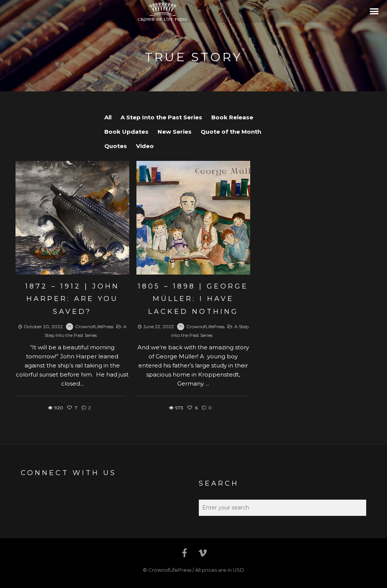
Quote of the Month (231, 131)
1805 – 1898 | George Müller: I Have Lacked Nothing (193, 299)
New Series (175, 131)
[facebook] (184, 553)
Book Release (232, 117)
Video (145, 146)
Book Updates (126, 131)
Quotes (115, 146)
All (107, 117)
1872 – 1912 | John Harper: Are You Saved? (72, 299)
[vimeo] (203, 553)
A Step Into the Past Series (161, 117)
